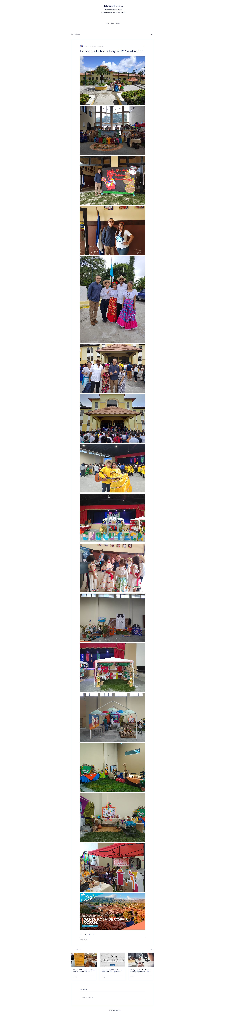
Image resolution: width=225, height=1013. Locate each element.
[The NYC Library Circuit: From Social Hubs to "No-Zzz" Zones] (84, 960)
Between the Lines (113, 5)
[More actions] (144, 46)
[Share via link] (94, 934)
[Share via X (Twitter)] (85, 934)
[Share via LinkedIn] (89, 934)
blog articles (75, 34)
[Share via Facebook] (81, 934)
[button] (151, 34)
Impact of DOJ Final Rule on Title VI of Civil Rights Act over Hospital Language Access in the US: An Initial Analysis (112, 970)
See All (152, 949)
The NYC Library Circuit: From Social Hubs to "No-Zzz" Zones (83, 970)
